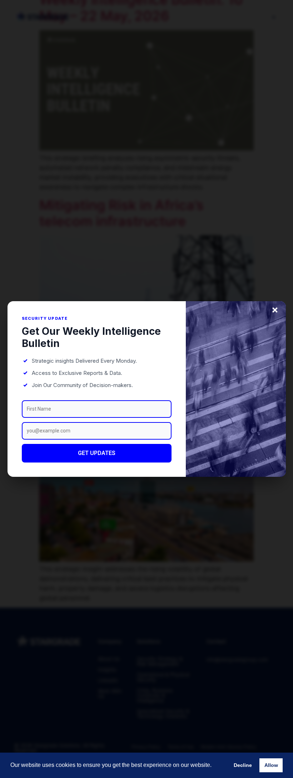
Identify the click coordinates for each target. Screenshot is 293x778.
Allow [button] (271, 765)
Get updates (96, 453)
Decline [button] (243, 765)
